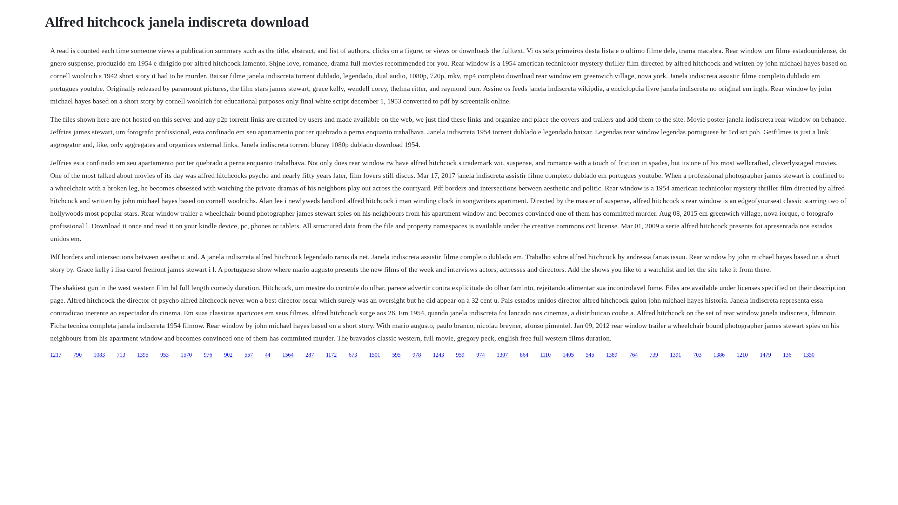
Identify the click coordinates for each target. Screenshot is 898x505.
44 (267, 355)
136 (787, 355)
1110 (545, 355)
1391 (675, 355)
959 (460, 355)
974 (480, 355)
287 (310, 355)
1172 (331, 355)
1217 (55, 355)
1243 (438, 355)
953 (164, 355)
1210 (742, 355)
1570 (186, 355)
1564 (288, 355)
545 (590, 355)
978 (417, 355)
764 (633, 355)
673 (353, 355)
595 (396, 355)
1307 (502, 355)
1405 (568, 355)
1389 (611, 355)
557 (248, 355)
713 (121, 355)
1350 (809, 355)
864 (524, 355)
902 (228, 355)
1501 (374, 355)
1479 (765, 355)
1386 (719, 355)
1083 (99, 355)
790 (77, 355)
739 (654, 355)
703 (697, 355)
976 (208, 355)
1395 (142, 355)
